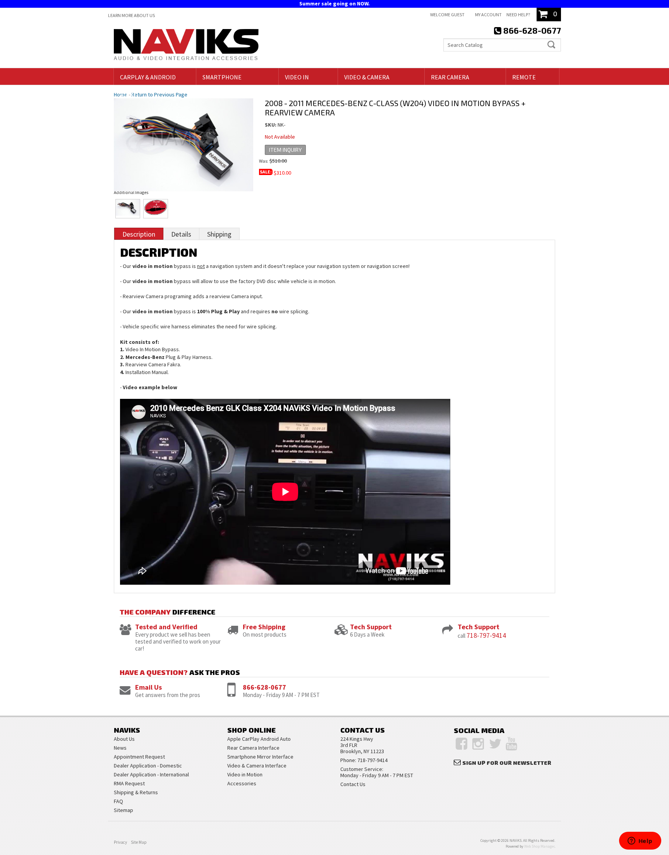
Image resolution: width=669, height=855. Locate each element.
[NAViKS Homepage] (186, 45)
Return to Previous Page (159, 94)
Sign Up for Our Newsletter (506, 762)
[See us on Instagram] (478, 743)
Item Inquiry (285, 149)
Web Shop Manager (539, 846)
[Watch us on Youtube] (511, 743)
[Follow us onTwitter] (495, 743)
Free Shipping (264, 626)
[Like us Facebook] (461, 743)
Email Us (148, 687)
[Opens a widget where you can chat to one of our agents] (640, 841)
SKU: (271, 124)
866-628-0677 (264, 687)
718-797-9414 (486, 635)
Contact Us (352, 784)
